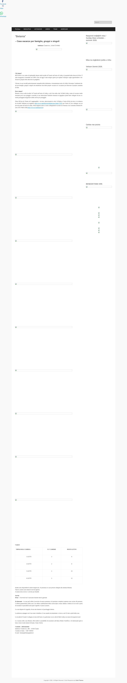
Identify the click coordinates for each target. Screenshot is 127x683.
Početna (17, 29)
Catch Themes (79, 680)
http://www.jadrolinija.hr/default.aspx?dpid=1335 (48, 103)
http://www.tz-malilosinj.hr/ (35, 107)
